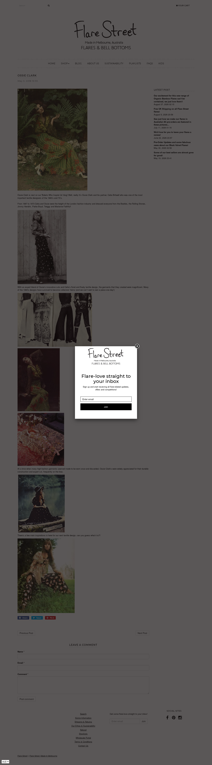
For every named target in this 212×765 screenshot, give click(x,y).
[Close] (137, 346)
